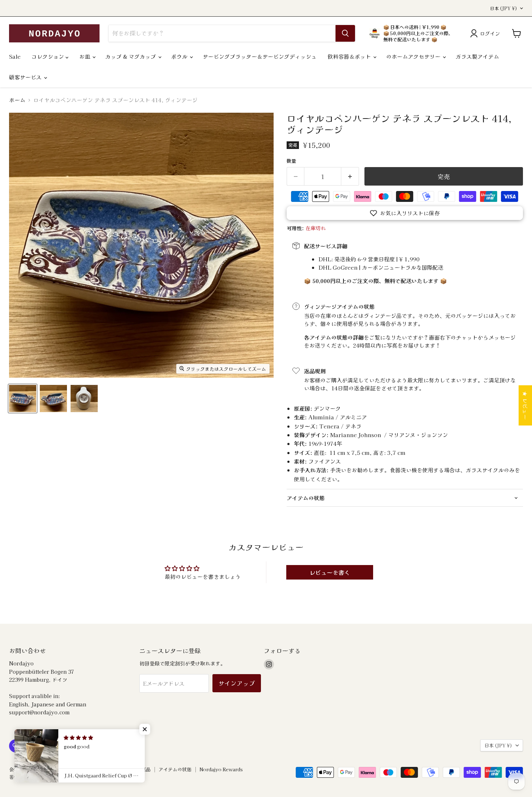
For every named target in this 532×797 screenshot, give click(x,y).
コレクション (48, 56)
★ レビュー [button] (525, 405)
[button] (405, 213)
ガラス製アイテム (477, 56)
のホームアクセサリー (414, 56)
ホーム (17, 100)
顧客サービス (26, 77)
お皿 (85, 56)
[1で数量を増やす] (350, 176)
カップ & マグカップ (131, 56)
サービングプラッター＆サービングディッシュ (260, 56)
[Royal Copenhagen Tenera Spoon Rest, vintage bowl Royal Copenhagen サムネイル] (22, 398)
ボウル (180, 56)
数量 (291, 160)
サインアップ (236, 683)
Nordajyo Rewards (221, 769)
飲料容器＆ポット (350, 56)
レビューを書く (329, 572)
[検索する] (345, 33)
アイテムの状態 (175, 769)
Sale (15, 56)
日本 (503, 8)
